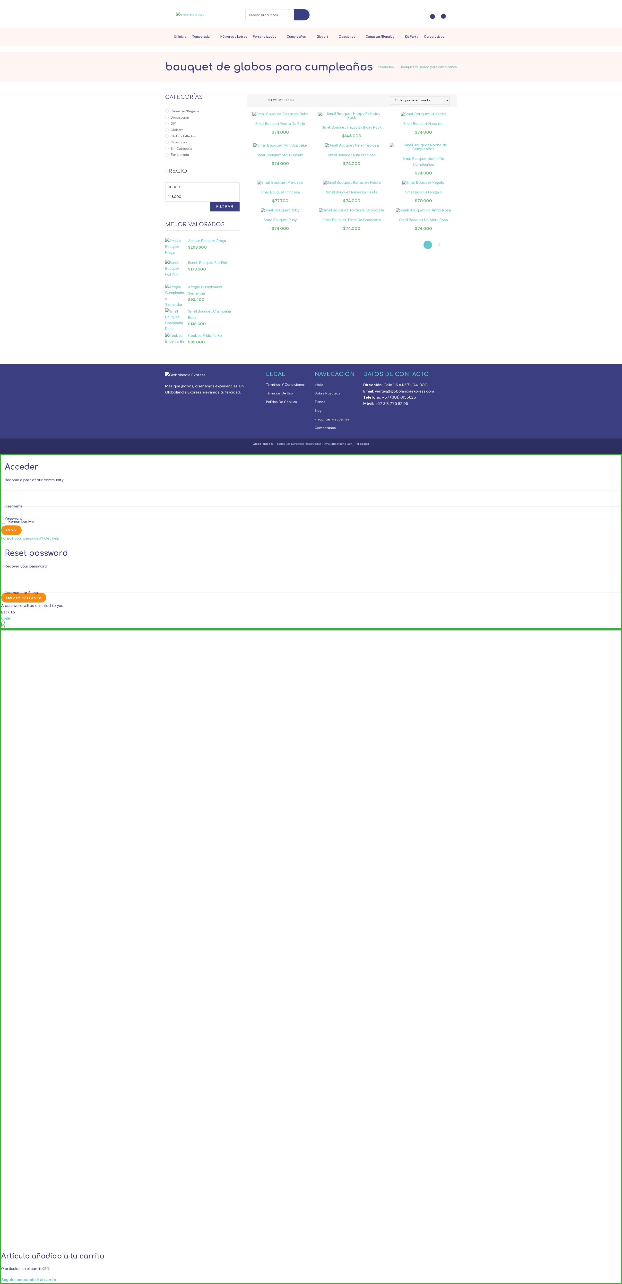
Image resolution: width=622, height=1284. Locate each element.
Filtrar (225, 206)
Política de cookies (281, 402)
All (292, 100)
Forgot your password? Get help (30, 538)
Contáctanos (325, 428)
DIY (173, 123)
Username (14, 506)
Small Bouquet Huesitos (423, 123)
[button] (451, 99)
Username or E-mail (22, 592)
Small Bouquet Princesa (280, 192)
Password (13, 518)
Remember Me (21, 521)
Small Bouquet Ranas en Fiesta (351, 192)
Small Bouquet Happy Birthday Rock (351, 127)
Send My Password (23, 598)
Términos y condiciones (285, 384)
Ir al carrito (46, 1280)
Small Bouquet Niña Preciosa (352, 155)
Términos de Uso (279, 393)
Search (302, 14)
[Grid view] (256, 100)
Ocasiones (179, 142)
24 (285, 100)
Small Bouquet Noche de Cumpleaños (423, 161)
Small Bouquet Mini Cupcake (280, 155)
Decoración (180, 117)
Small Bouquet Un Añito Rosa (423, 220)
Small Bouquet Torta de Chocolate (351, 220)
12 (279, 100)
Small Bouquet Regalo (423, 192)
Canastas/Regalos (185, 111)
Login (11, 530)
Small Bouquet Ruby (280, 220)
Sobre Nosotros (327, 393)
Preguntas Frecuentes (332, 419)
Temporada (180, 154)
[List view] (261, 100)
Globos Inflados (183, 136)
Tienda (320, 402)
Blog (318, 410)
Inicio (319, 384)
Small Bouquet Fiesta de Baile (280, 123)
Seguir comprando (18, 1280)
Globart (177, 130)
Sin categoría (181, 148)
